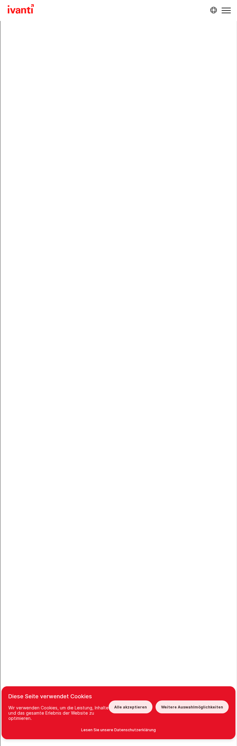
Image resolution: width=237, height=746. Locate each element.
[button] (226, 10)
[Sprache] (212, 10)
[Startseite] (21, 9)
